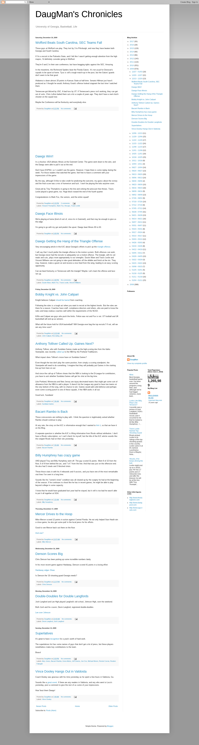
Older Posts (113, 706)
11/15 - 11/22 (137, 143)
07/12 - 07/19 (137, 205)
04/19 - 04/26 (137, 246)
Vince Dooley (46, 699)
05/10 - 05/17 (137, 236)
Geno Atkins (66, 661)
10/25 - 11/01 (137, 154)
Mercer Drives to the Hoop (53, 514)
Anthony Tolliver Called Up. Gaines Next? (64, 343)
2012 (132, 59)
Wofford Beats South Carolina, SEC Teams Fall (68, 42)
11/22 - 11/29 (137, 140)
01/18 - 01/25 (137, 273)
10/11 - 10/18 (137, 161)
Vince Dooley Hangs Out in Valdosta (61, 671)
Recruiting (55, 336)
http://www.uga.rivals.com (135, 509)
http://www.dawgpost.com (135, 504)
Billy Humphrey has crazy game (57, 455)
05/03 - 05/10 (137, 239)
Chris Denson (47, 584)
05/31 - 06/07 (137, 225)
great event (52, 682)
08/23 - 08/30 (137, 185)
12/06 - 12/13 (137, 133)
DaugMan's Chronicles (78, 14)
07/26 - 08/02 (137, 198)
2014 (132, 52)
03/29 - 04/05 (137, 256)
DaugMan (134, 360)
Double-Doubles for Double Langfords (61, 596)
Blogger (110, 726)
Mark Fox (60, 206)
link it (98, 425)
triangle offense (103, 247)
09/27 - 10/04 (137, 167)
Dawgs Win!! (44, 156)
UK (61, 336)
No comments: (66, 108)
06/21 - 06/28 (137, 215)
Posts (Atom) (51, 710)
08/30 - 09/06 (137, 181)
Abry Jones (46, 661)
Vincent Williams (75, 283)
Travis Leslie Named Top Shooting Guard (135, 431)
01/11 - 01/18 (137, 277)
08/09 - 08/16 (137, 191)
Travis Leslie (75, 206)
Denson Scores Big (49, 554)
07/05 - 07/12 (137, 208)
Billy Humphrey (47, 502)
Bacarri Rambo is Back (51, 411)
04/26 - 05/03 (137, 243)
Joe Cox (84, 661)
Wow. (131, 375)
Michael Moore (93, 661)
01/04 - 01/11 (137, 280)
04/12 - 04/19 (137, 249)
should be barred (63, 300)
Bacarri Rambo (47, 447)
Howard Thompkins (49, 206)
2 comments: (66, 203)
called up (60, 352)
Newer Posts (41, 706)
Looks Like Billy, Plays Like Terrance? (135, 403)
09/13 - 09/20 (137, 174)
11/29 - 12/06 (137, 137)
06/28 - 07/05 (137, 212)
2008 (132, 285)
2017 (132, 41)
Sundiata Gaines (48, 404)
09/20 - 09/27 (137, 171)
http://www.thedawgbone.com (135, 499)
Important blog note (155, 400)
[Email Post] (75, 108)
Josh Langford (59, 621)
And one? (39, 533)
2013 (132, 55)
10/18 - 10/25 (137, 157)
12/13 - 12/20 (137, 79)
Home (77, 706)
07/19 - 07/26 (137, 202)
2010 (132, 65)
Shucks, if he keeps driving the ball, (136, 461)
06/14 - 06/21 (137, 219)
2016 (132, 45)
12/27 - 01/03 (137, 72)
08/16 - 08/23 (137, 188)
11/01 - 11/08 (137, 150)
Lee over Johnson (42, 612)
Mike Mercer (46, 542)
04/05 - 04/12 (137, 253)
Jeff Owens (76, 661)
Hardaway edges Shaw (45, 570)
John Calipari (46, 336)
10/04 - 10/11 (137, 164)
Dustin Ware (46, 283)
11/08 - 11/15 (137, 147)
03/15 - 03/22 (137, 263)
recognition (54, 639)
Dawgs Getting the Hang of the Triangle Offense (69, 241)
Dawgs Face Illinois (49, 213)
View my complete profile (137, 363)
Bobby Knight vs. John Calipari (57, 294)
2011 (132, 62)
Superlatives (44, 633)
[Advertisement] (77, 132)
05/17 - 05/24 (137, 232)
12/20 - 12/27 (137, 75)
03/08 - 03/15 (137, 267)
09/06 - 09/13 (137, 178)
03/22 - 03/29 (137, 260)
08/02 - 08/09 (137, 195)
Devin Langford (47, 621)
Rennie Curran (104, 661)
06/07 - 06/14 (137, 222)
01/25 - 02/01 (137, 270)
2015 (132, 48)
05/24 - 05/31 (137, 229)
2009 (132, 69)
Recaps (67, 206)
